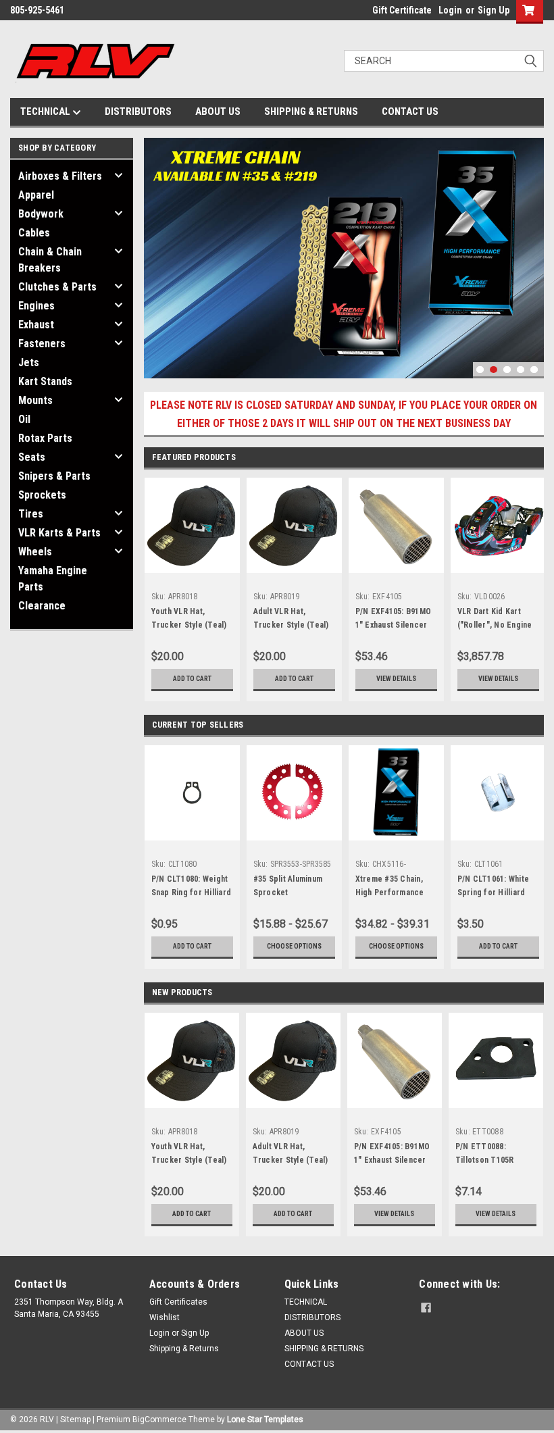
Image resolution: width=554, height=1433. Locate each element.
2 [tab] (493, 370)
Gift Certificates (178, 1302)
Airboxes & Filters (60, 176)
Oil (24, 419)
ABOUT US (218, 111)
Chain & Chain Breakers (50, 259)
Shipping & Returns (184, 1348)
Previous (157, 247)
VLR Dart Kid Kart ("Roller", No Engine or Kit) (494, 625)
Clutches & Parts (57, 286)
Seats (31, 457)
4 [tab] (520, 370)
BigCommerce (159, 1419)
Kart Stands (45, 381)
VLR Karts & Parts (59, 532)
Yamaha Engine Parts (52, 578)
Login (450, 10)
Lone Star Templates (265, 1419)
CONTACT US (410, 111)
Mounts (35, 400)
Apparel (36, 194)
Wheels (35, 551)
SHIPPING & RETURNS (311, 111)
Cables (34, 232)
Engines (36, 305)
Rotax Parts (45, 438)
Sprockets (42, 494)
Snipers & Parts (54, 476)
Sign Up (493, 10)
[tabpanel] (344, 258)
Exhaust (36, 324)
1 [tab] (480, 370)
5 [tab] (534, 370)
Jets (28, 362)
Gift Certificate (402, 10)
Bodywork (41, 213)
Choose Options (294, 946)
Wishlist (164, 1317)
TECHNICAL (46, 111)
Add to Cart (192, 678)
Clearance (42, 605)
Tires (30, 513)
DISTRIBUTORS (138, 111)
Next (530, 247)
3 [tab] (507, 370)
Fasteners (42, 343)
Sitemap (75, 1419)
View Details (396, 678)
